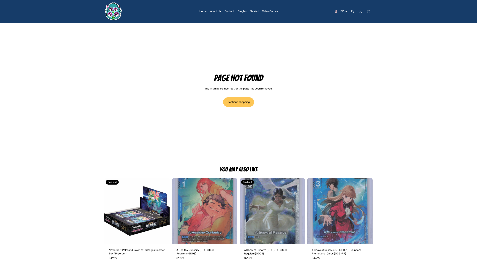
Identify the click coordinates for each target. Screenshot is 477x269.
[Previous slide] (177, 211)
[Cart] (368, 11)
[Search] (352, 11)
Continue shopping (239, 102)
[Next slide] (231, 211)
